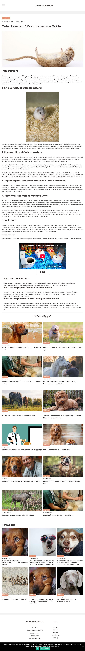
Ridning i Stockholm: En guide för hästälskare (18, 415)
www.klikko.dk (36, 638)
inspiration (5, 342)
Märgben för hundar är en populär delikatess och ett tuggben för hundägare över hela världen (70, 562)
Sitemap (55, 638)
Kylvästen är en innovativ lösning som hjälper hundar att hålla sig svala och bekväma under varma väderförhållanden (41, 562)
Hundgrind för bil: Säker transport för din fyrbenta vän (61, 482)
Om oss (55, 630)
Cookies (55, 632)
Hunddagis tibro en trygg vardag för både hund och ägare (62, 348)
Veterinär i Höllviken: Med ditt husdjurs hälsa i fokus (21, 481)
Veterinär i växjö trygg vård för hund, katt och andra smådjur (21, 382)
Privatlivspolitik (45, 648)
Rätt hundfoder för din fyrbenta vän (56, 450)
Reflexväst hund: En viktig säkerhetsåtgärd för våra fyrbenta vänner (15, 562)
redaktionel (6, 18)
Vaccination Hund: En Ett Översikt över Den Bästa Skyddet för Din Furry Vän (41, 601)
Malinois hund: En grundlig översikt (14, 599)
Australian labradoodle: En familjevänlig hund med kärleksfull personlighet (62, 416)
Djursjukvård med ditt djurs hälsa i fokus (58, 515)
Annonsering (55, 627)
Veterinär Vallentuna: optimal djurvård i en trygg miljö (22, 450)
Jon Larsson (20, 21)
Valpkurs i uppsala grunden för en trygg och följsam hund (21, 348)
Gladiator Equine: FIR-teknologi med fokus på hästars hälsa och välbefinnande (60, 382)
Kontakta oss (55, 635)
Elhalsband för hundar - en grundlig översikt (67, 600)
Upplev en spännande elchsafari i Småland (18, 515)
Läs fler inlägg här (42, 316)
